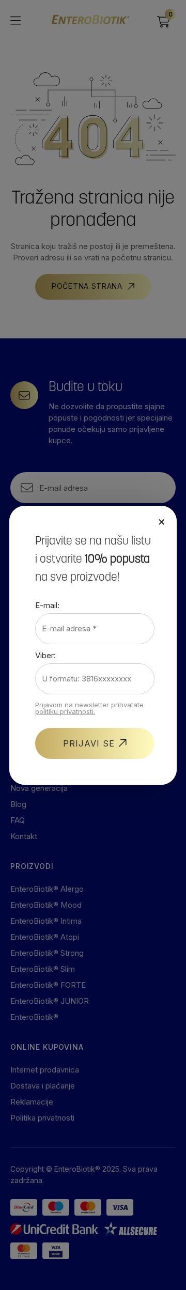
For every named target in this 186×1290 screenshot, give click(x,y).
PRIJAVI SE (89, 743)
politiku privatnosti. (65, 711)
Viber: (45, 655)
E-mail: (47, 605)
